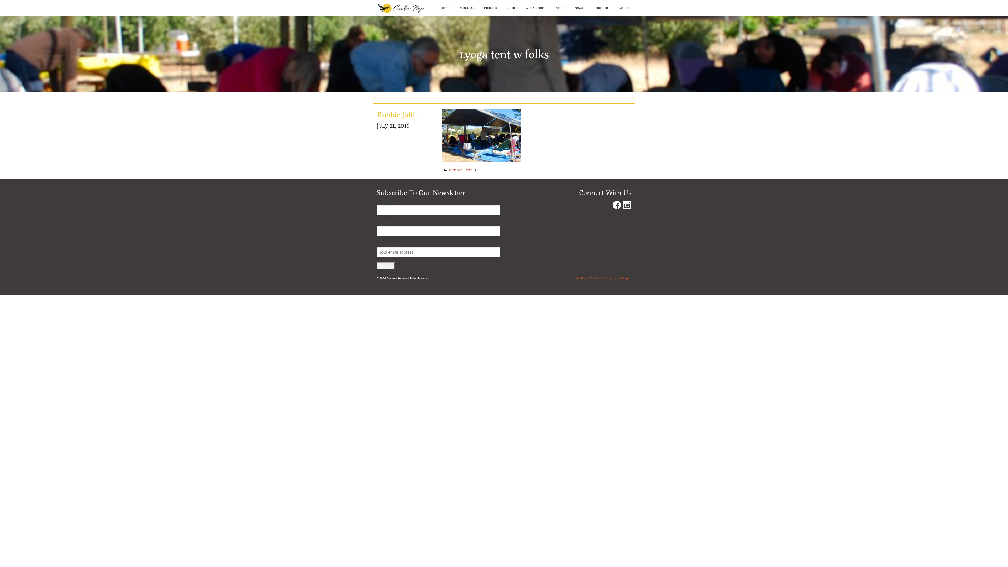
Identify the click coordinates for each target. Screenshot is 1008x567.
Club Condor (535, 8)
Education (601, 8)
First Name (385, 202)
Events (559, 8)
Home (444, 8)
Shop (511, 8)
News (579, 8)
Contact (624, 8)
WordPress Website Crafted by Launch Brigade (603, 278)
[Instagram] (627, 206)
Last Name (385, 223)
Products (490, 8)
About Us (467, 8)
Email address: (388, 244)
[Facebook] (617, 206)
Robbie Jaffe (460, 170)
